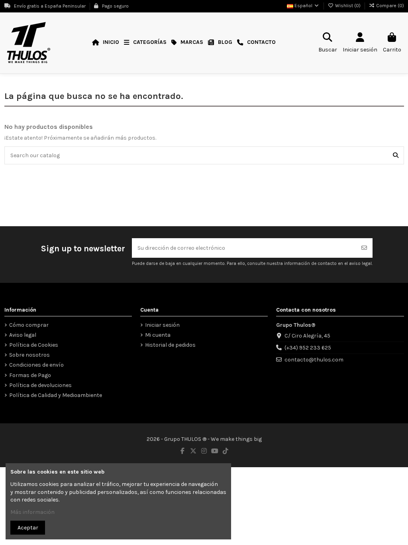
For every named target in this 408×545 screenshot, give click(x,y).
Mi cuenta (158, 335)
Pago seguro (115, 6)
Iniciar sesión (162, 325)
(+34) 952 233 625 (307, 347)
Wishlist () (348, 5)
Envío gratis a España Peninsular (50, 6)
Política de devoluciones (40, 385)
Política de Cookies (33, 345)
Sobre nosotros (29, 354)
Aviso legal (22, 335)
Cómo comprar (29, 325)
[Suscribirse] (364, 248)
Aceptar (28, 527)
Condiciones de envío (36, 364)
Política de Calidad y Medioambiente (55, 395)
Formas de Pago (30, 375)
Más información (32, 512)
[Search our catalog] (395, 155)
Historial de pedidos (170, 345)
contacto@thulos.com (313, 359)
